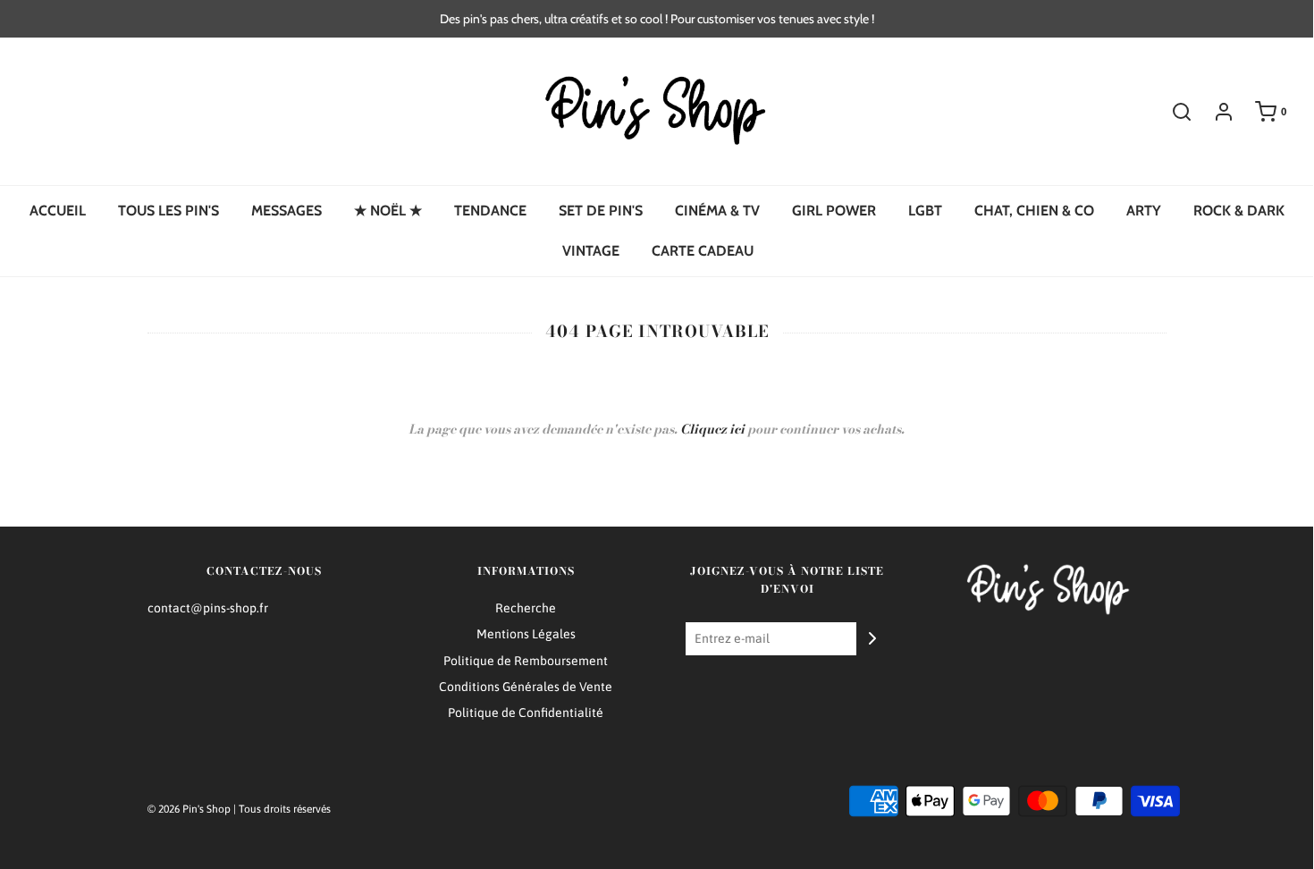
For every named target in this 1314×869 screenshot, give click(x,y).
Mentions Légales (526, 634)
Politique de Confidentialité (525, 712)
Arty (1143, 210)
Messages (286, 210)
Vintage (590, 250)
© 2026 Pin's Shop (189, 809)
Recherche (525, 608)
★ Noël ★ (388, 210)
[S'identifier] (1214, 111)
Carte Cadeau (703, 250)
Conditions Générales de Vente (525, 686)
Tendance (490, 210)
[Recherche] (1172, 111)
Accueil (57, 210)
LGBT (925, 210)
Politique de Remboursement (525, 661)
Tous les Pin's (168, 210)
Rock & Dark (1239, 210)
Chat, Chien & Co (1034, 210)
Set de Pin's (601, 210)
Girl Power (834, 210)
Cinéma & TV (717, 210)
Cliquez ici (712, 429)
